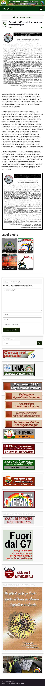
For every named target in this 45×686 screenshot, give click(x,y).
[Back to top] (40, 681)
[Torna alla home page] (22, 3)
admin (12, 27)
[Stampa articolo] (41, 27)
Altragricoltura (8, 9)
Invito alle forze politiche (24, 17)
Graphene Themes (19, 683)
